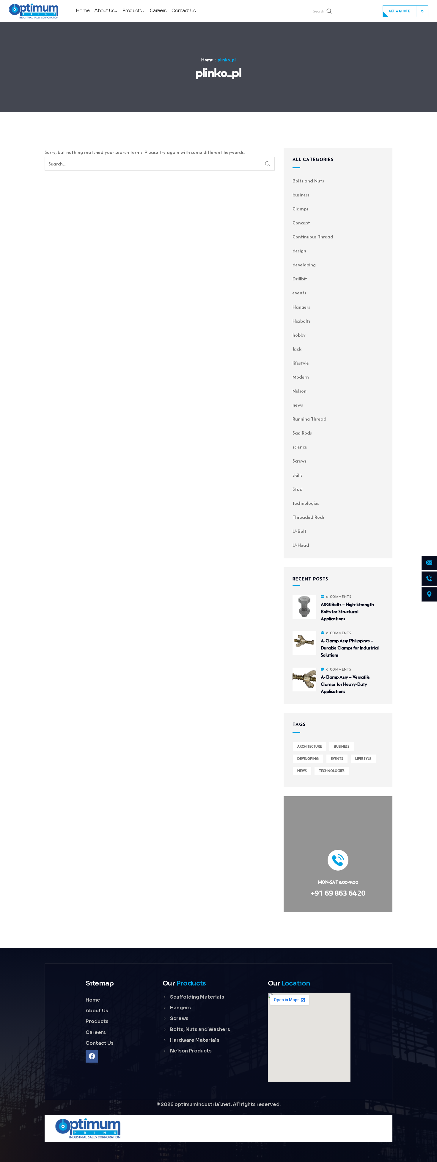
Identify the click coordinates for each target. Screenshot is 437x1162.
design (299, 250)
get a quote (399, 11)
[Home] (33, 11)
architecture (309, 746)
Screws (299, 460)
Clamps (300, 208)
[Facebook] (92, 1056)
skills (297, 475)
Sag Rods (302, 432)
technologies (306, 503)
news (298, 404)
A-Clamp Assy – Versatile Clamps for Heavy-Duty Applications (345, 684)
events (299, 292)
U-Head (301, 545)
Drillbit (300, 278)
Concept (301, 222)
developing (304, 264)
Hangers (301, 307)
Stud (298, 489)
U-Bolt (299, 531)
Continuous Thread (313, 236)
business (301, 194)
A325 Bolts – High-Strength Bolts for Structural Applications (347, 611)
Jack (297, 349)
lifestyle (301, 363)
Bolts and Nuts (308, 180)
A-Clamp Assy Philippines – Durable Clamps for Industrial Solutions (350, 647)
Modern (301, 376)
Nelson (299, 390)
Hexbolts (302, 321)
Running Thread (309, 418)
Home (207, 59)
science (300, 446)
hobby (299, 335)
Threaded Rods (309, 517)
